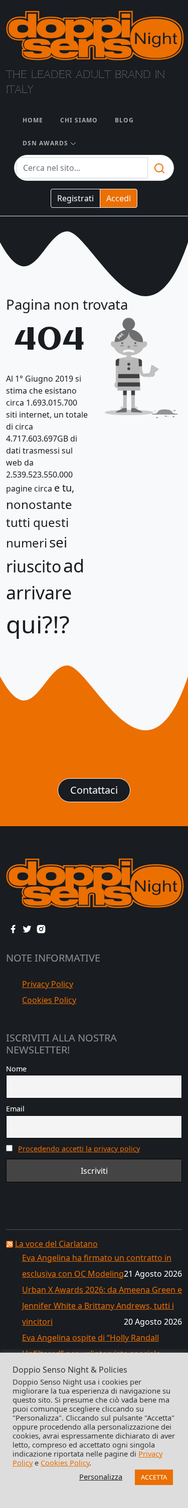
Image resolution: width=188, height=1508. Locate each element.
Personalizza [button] (100, 1477)
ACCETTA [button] (154, 1477)
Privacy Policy (47, 984)
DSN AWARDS (45, 143)
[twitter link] (27, 928)
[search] (159, 167)
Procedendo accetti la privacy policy (79, 1148)
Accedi (118, 198)
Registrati (75, 198)
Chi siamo (79, 120)
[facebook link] (13, 928)
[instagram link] (41, 928)
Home (33, 120)
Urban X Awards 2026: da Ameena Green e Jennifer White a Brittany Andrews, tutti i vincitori (102, 1305)
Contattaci (94, 790)
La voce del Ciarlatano (56, 1243)
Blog (124, 120)
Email (15, 1108)
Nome (16, 1068)
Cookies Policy (49, 1000)
